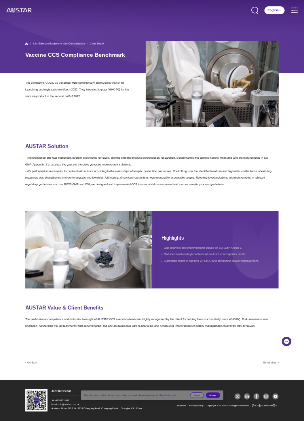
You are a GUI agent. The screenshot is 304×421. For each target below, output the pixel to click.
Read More (270, 362)
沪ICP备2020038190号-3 (264, 405)
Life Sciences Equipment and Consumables (59, 43)
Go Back (32, 362)
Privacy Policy (196, 405)
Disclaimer (181, 405)
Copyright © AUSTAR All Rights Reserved (228, 405)
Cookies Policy (163, 395)
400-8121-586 (62, 400)
